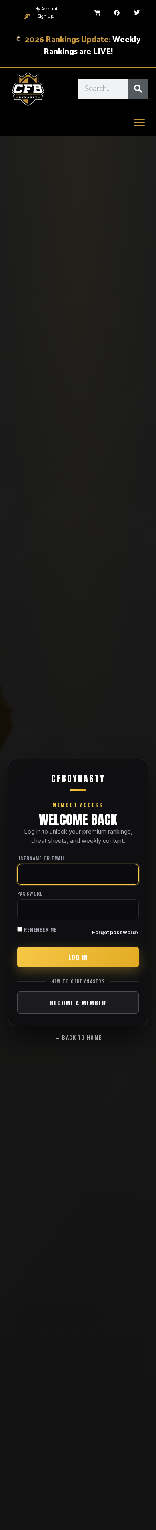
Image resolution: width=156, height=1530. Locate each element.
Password (30, 894)
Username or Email (41, 859)
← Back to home (78, 1037)
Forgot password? (115, 932)
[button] (139, 123)
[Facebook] (117, 13)
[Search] (138, 89)
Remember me (39, 929)
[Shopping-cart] (97, 13)
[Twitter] (137, 13)
